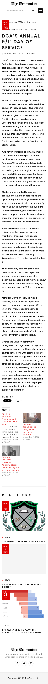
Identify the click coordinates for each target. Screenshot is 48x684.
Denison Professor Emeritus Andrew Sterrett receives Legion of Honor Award (10, 463)
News (7, 537)
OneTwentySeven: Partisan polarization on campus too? (21, 631)
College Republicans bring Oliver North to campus (29, 429)
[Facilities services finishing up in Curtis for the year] (12, 428)
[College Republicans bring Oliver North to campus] (32, 418)
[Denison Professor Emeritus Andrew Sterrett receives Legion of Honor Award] (11, 451)
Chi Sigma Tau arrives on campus (23, 541)
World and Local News (23, 30)
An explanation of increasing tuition (21, 586)
